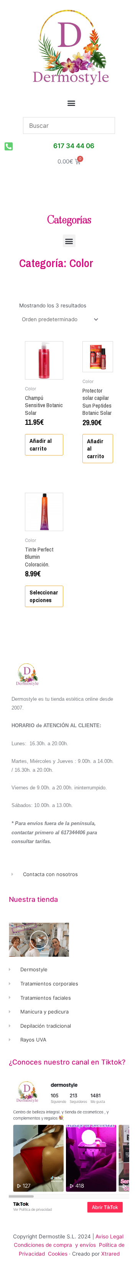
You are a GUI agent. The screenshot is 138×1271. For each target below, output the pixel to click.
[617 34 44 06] (8, 146)
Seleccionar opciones (44, 596)
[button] (71, 103)
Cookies (57, 1254)
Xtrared (110, 1254)
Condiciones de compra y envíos (55, 1245)
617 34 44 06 (73, 146)
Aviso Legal (109, 1236)
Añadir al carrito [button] (41, 444)
